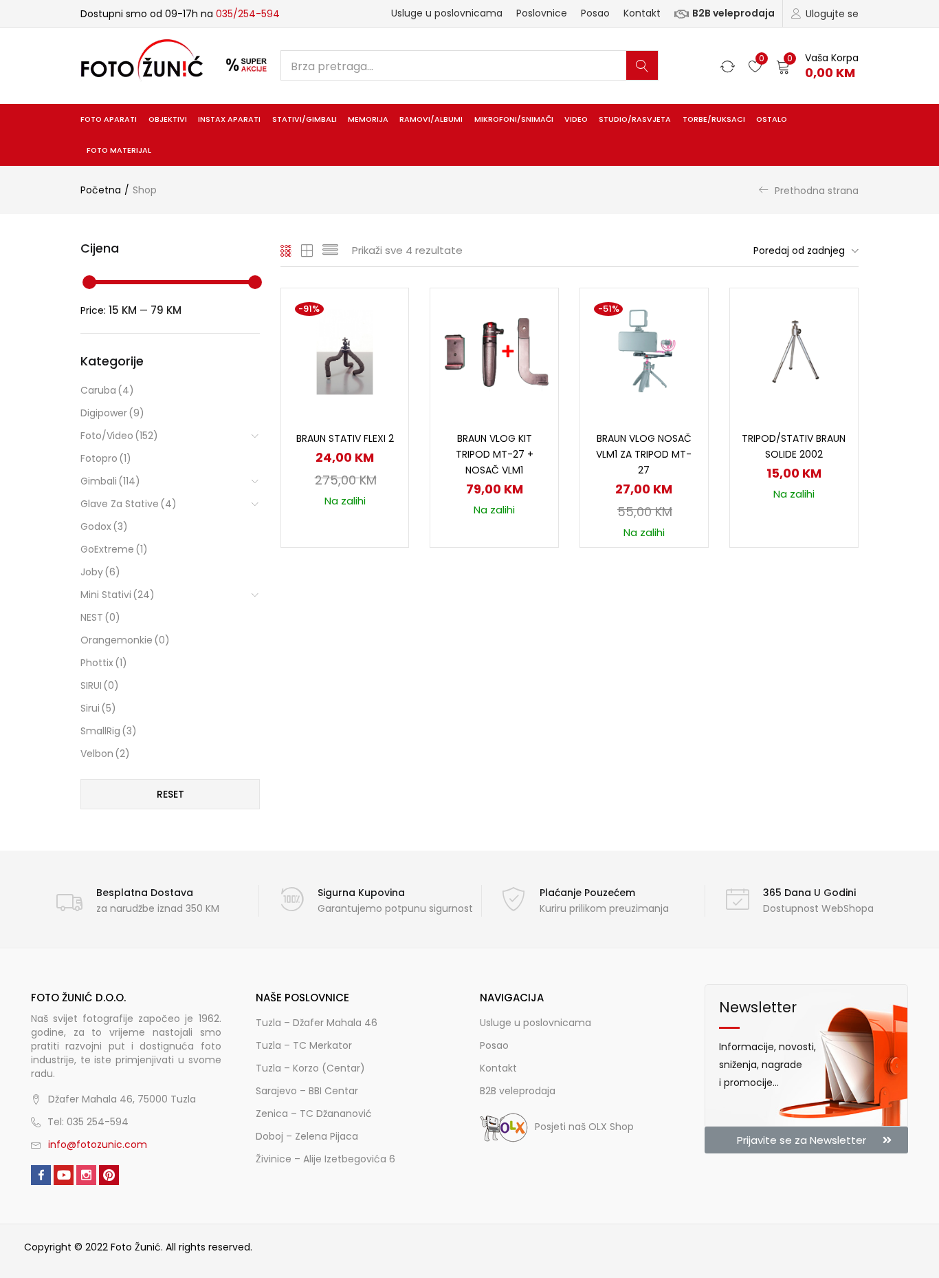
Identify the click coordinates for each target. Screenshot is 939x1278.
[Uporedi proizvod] (381, 338)
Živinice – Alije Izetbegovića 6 (325, 1159)
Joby (100, 572)
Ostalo (771, 119)
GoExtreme (114, 549)
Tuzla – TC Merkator (304, 1045)
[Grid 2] (307, 250)
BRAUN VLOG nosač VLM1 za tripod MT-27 (644, 454)
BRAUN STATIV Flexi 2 (345, 438)
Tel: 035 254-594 (88, 1122)
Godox (104, 526)
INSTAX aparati (229, 119)
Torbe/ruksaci (714, 119)
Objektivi (167, 119)
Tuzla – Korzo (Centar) (310, 1068)
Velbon (105, 753)
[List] (330, 250)
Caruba (107, 390)
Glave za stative (128, 504)
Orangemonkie (125, 640)
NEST (100, 617)
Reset (170, 794)
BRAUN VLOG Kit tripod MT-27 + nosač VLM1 (494, 454)
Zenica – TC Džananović (314, 1113)
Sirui (98, 708)
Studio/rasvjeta (635, 119)
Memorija (368, 119)
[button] (817, 65)
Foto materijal (119, 150)
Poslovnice (541, 13)
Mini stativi (117, 594)
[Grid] (286, 250)
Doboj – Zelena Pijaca (307, 1136)
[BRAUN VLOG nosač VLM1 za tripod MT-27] (644, 351)
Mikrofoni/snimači (513, 119)
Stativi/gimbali (304, 119)
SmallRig (108, 731)
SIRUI (99, 685)
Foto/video (119, 436)
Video (576, 119)
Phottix (103, 663)
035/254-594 (248, 14)
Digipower (112, 413)
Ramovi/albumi (431, 119)
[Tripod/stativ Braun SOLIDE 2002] (794, 351)
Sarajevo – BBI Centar (307, 1091)
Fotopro (105, 458)
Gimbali (110, 481)
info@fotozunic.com (97, 1144)
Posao (595, 13)
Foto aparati (108, 119)
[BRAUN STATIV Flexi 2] (345, 351)
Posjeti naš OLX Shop (584, 1126)
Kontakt (642, 13)
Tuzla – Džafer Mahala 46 (316, 1023)
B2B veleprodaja (733, 13)
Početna (100, 190)
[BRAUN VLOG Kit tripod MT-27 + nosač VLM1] (494, 351)
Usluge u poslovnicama (446, 13)
